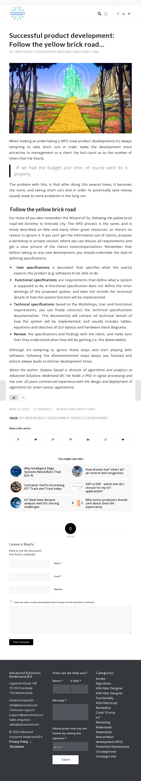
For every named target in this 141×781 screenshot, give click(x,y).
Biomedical (103, 708)
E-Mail (76, 681)
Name (58, 563)
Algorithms (103, 683)
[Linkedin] (123, 13)
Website (58, 589)
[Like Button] (13, 397)
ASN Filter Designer (109, 688)
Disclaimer (17, 747)
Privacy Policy (18, 742)
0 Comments (42, 409)
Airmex (100, 679)
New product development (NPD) (40, 51)
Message (60, 700)
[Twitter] (129, 13)
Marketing (103, 722)
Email (58, 576)
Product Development (89, 418)
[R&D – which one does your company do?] (3, 390)
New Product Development (47, 418)
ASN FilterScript (106, 703)
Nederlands (104, 727)
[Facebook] (118, 13)
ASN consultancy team (82, 51)
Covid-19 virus (105, 713)
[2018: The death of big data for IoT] (138, 390)
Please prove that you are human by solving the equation (70, 733)
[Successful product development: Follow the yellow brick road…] (70, 98)
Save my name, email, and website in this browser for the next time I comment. (54, 602)
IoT (11, 51)
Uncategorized (106, 752)
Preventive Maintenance (112, 747)
